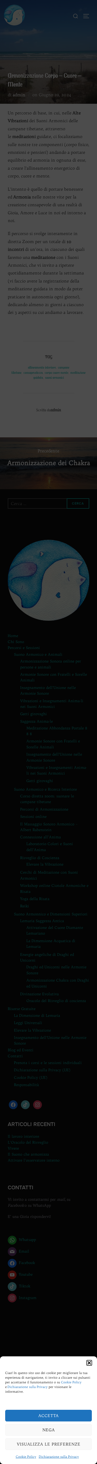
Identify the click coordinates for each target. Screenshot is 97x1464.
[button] (89, 1362)
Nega (48, 1429)
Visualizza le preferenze (48, 1444)
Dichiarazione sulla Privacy (28, 1387)
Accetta (48, 1415)
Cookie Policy (71, 1382)
